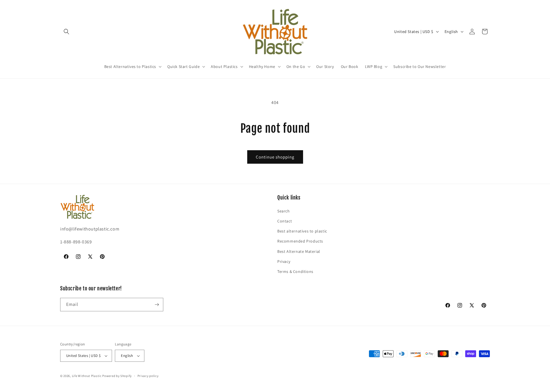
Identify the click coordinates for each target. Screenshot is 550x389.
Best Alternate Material (298, 251)
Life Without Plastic (87, 376)
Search (283, 211)
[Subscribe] (156, 304)
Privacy (283, 261)
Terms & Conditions (295, 271)
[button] (66, 31)
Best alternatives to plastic (302, 231)
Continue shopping (275, 157)
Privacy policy (148, 376)
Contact (284, 221)
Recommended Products (300, 241)
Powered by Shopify (117, 376)
